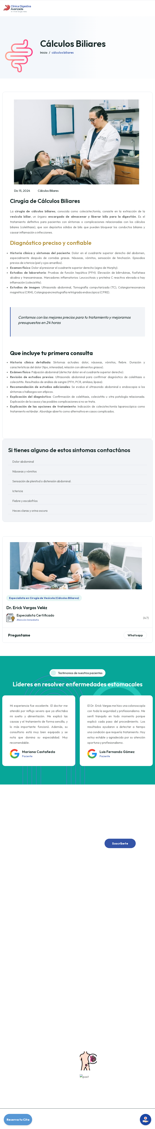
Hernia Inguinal (92, 948)
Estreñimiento (91, 917)
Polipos (87, 1026)
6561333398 (19, 964)
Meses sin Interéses (17, 1085)
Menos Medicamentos (18, 1054)
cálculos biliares (62, 52)
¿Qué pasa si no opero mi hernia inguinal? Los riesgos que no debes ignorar (125, 1058)
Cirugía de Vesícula (94, 995)
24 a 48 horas (13, 1061)
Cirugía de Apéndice (95, 1003)
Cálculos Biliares (93, 1010)
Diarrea (87, 925)
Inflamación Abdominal (96, 910)
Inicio (44, 52)
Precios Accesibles (16, 1077)
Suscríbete (120, 843)
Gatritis (87, 941)
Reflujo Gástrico (92, 902)
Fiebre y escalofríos (25, 501)
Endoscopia (90, 987)
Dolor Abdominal (93, 894)
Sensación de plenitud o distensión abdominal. (41, 481)
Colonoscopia (91, 979)
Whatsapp (135, 635)
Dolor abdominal (23, 461)
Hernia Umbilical (92, 956)
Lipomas (88, 1018)
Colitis (87, 933)
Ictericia (17, 491)
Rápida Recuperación (18, 1069)
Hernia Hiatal (90, 972)
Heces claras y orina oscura (29, 510)
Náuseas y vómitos (24, 471)
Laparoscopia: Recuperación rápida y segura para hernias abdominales (122, 1080)
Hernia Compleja (93, 964)
